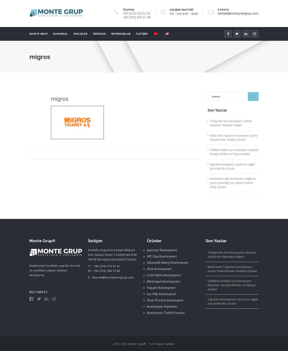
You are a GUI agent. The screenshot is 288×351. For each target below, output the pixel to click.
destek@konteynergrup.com (238, 13)
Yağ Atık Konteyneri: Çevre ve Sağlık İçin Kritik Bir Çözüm (232, 166)
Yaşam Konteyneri (161, 288)
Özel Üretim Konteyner (165, 300)
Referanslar (120, 33)
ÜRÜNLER (99, 33)
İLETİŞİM (142, 33)
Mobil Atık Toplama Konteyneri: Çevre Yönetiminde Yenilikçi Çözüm (233, 137)
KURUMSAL (60, 33)
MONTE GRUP (38, 33)
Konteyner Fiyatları (162, 306)
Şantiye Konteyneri (162, 250)
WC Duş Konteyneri (162, 256)
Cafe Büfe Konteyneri (164, 275)
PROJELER (80, 33)
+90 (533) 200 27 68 (106, 271)
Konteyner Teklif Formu (166, 313)
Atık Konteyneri (159, 269)
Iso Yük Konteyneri (161, 294)
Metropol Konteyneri (163, 281)
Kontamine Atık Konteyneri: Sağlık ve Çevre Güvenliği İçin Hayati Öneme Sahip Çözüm (233, 183)
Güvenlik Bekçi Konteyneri (167, 262)
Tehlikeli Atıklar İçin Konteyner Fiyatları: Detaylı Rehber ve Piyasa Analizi (234, 152)
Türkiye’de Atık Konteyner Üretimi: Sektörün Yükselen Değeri (231, 123)
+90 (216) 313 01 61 (106, 266)
